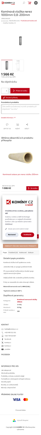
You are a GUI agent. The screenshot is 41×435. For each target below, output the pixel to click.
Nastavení (12, 235)
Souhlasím (27, 235)
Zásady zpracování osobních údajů (18, 229)
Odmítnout (8, 224)
